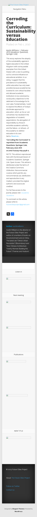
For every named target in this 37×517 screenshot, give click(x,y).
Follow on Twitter (12, 486)
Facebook (11, 259)
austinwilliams (18, 226)
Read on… (15, 136)
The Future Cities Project (20, 478)
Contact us (10, 490)
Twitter (15, 259)
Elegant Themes (18, 509)
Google (7, 259)
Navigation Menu (19, 9)
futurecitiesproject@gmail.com (17, 205)
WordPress (18, 511)
